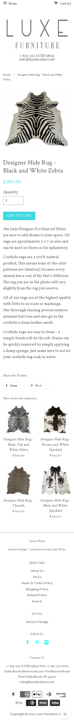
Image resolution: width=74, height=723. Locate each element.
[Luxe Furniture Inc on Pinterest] (37, 643)
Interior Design (37, 622)
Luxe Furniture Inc (50, 714)
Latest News (37, 541)
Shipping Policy (37, 589)
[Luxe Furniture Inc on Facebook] (27, 643)
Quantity (10, 192)
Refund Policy (37, 595)
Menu (12, 4)
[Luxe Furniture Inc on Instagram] (46, 643)
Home (7, 75)
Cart (64, 4)
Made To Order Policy (37, 583)
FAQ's (37, 577)
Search (37, 601)
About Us (37, 571)
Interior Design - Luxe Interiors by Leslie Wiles (37, 549)
